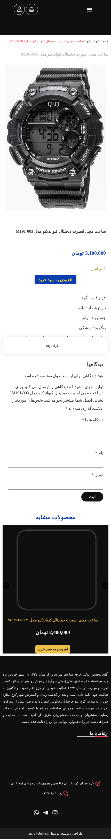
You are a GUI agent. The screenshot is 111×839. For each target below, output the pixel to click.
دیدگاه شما (92, 420)
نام (99, 453)
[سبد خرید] (32, 9)
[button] (89, 9)
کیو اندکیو (93, 41)
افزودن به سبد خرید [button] (53, 649)
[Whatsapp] (36, 813)
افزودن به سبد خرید (55, 280)
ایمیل (97, 475)
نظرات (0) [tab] (53, 346)
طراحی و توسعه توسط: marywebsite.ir (55, 833)
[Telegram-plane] (46, 813)
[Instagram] (55, 813)
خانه (105, 41)
